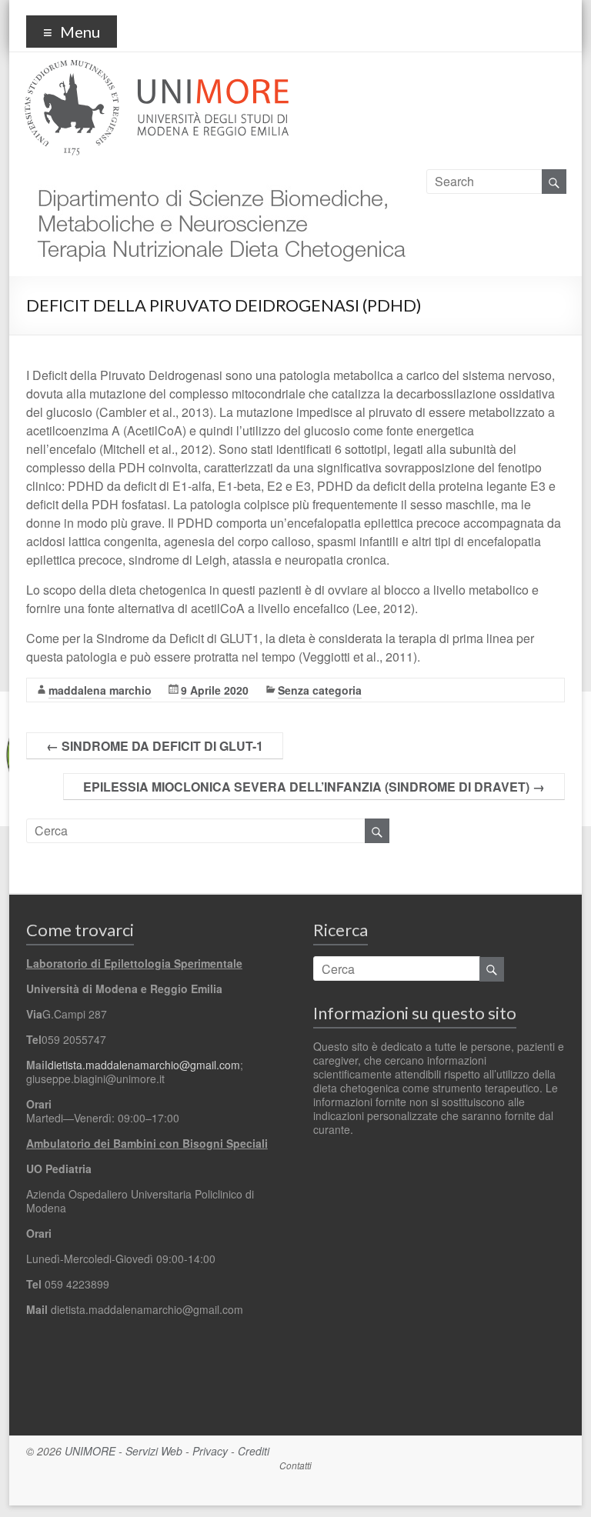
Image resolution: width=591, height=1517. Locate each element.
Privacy (210, 1451)
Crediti (253, 1451)
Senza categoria (320, 690)
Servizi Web (153, 1451)
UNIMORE (90, 1451)
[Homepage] (217, 178)
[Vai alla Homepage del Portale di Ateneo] (157, 69)
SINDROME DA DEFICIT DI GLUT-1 (154, 746)
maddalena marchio (100, 690)
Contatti (295, 1465)
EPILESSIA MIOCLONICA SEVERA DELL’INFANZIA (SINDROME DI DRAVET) (314, 786)
